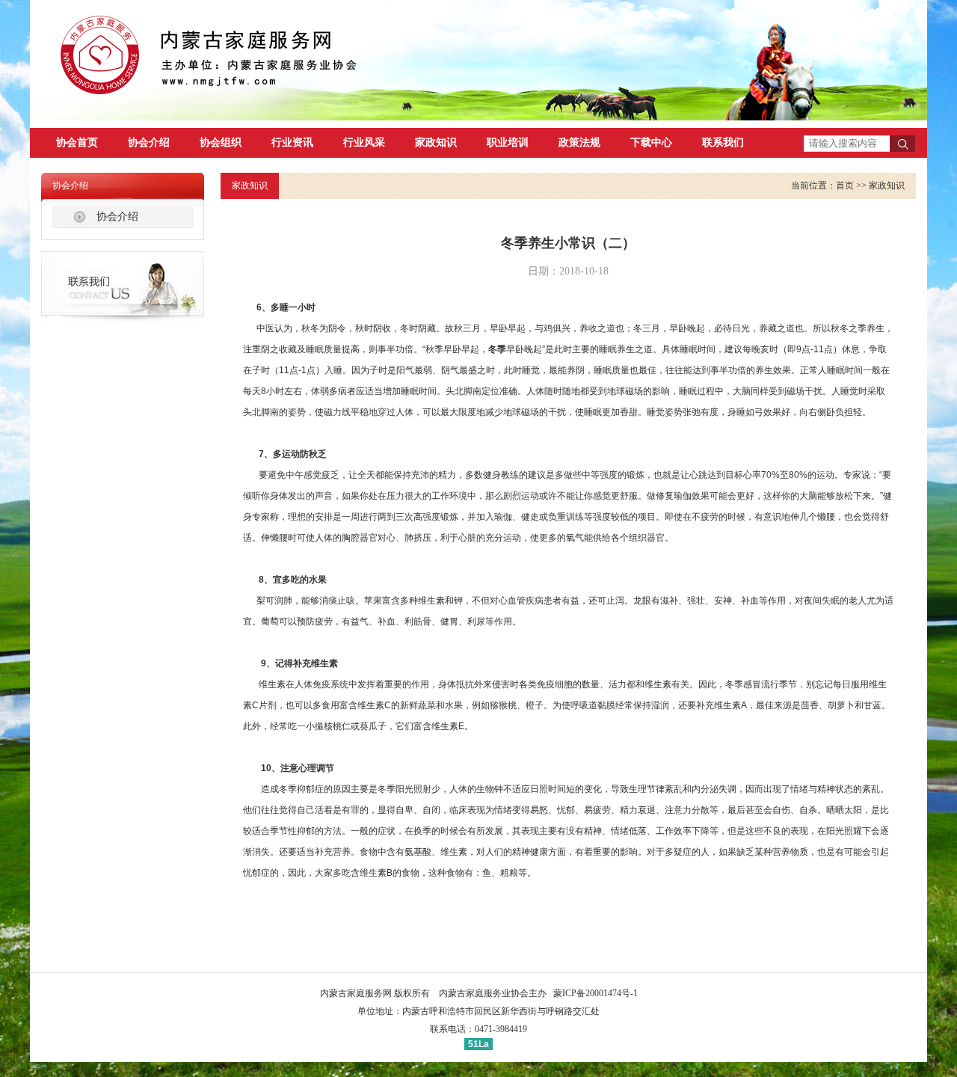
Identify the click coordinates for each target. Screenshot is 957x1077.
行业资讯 (292, 142)
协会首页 (77, 142)
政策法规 (579, 142)
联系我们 (723, 142)
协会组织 (220, 142)
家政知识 (436, 142)
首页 (845, 185)
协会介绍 (149, 142)
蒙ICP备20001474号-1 (595, 993)
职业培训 (508, 142)
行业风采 (364, 142)
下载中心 (651, 142)
